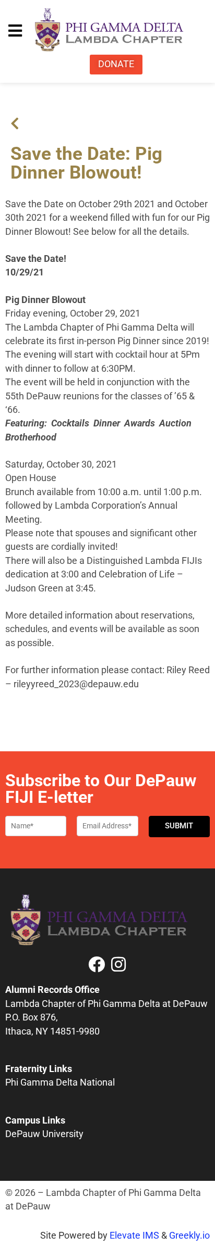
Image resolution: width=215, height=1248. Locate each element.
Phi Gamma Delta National (60, 1082)
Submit (179, 825)
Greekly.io (189, 1235)
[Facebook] (96, 964)
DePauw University (44, 1134)
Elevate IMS (134, 1235)
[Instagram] (118, 964)
